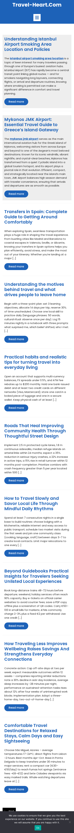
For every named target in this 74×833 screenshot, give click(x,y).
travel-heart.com (37, 4)
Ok (37, 827)
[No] (69, 822)
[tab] (37, 17)
